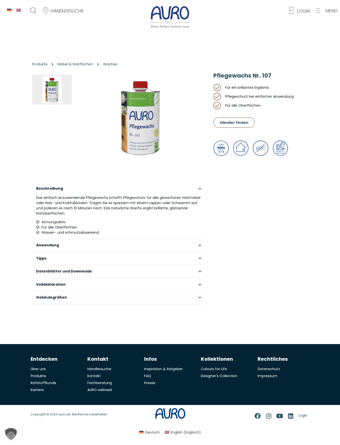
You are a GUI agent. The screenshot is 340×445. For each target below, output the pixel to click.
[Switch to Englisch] (18, 10)
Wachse (110, 64)
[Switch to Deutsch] (9, 10)
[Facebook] (258, 416)
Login (302, 415)
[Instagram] (269, 416)
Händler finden (234, 122)
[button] (327, 10)
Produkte (40, 64)
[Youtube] (280, 416)
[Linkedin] (290, 416)
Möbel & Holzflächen (75, 64)
